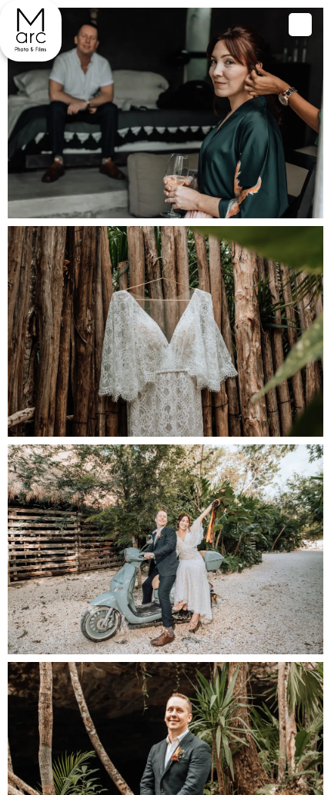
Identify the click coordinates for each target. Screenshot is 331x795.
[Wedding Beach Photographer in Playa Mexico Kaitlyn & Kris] (31, 31)
